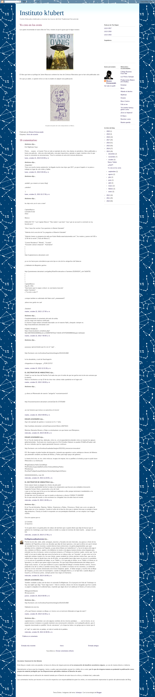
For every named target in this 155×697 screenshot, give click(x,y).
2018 (108, 137)
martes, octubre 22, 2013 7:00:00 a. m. (37, 336)
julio (109, 177)
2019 (108, 134)
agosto (110, 174)
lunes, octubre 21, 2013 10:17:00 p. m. (37, 194)
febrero (110, 189)
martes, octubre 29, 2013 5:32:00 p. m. (37, 614)
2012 (108, 195)
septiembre (112, 171)
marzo (110, 186)
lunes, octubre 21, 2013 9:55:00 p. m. (37, 172)
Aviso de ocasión (32, 134)
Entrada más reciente (28, 646)
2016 (108, 143)
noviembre (112, 157)
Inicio (62, 646)
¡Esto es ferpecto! (126, 113)
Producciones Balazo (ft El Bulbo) (128, 81)
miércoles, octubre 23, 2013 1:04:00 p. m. (38, 500)
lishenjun (79, 692)
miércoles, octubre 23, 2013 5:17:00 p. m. (38, 535)
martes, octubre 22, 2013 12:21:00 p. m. (38, 368)
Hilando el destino (126, 91)
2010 (108, 201)
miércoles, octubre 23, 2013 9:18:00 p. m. (38, 575)
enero (110, 191)
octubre (111, 159)
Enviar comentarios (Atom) (65, 651)
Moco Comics (125, 101)
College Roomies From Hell (126, 72)
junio (110, 180)
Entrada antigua (93, 646)
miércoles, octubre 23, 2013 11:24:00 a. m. (39, 478)
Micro (122, 88)
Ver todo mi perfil (109, 86)
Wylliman (124, 95)
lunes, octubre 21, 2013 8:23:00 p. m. (37, 158)
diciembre (111, 154)
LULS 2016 (107, 31)
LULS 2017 (107, 28)
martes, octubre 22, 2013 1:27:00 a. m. (37, 311)
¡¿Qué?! (110, 165)
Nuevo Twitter (112, 162)
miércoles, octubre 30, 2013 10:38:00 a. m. (39, 632)
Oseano (123, 98)
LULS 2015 (107, 35)
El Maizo (123, 116)
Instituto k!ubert (42, 13)
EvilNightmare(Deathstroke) (34, 539)
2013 (108, 151)
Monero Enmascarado (111, 82)
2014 (108, 148)
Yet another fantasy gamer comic (127, 108)
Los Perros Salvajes (127, 77)
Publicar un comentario (30, 636)
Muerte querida (125, 122)
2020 (108, 131)
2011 (108, 198)
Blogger (99, 692)
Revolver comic (126, 119)
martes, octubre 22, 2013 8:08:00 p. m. (37, 415)
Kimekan (123, 85)
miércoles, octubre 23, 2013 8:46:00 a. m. (38, 433)
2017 (108, 140)
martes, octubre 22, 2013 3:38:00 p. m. (37, 382)
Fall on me (124, 104)
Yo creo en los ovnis (114, 168)
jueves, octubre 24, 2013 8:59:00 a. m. (37, 596)
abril (110, 183)
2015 (108, 146)
